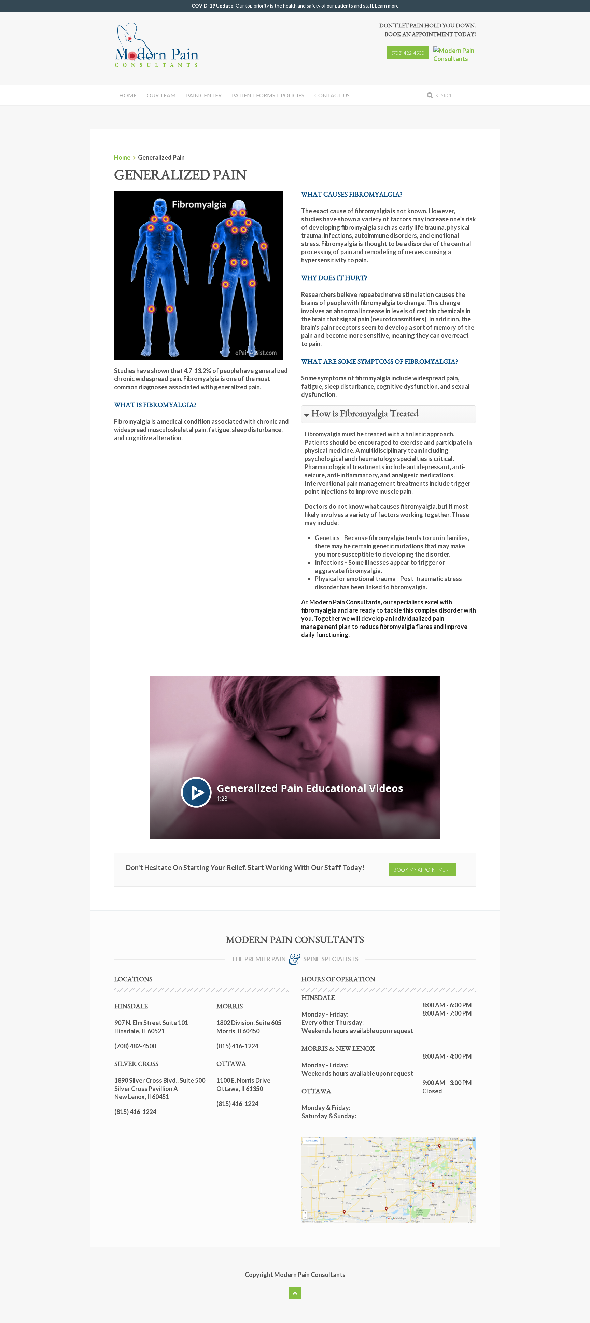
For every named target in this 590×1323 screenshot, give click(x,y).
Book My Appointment (423, 870)
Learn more (387, 6)
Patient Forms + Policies (268, 95)
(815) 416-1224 (135, 1112)
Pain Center (204, 95)
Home (128, 95)
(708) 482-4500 (408, 53)
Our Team (161, 95)
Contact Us (332, 95)
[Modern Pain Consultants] (454, 54)
